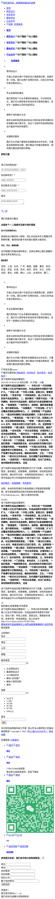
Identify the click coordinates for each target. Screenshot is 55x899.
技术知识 (31, 373)
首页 (8, 8)
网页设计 (10, 11)
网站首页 (21, 373)
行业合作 (10, 21)
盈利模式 (5, 483)
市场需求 (26, 483)
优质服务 (18, 24)
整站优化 (10, 18)
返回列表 (48, 624)
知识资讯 (41, 373)
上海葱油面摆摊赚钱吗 (33, 624)
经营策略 (16, 483)
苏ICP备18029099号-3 (37, 731)
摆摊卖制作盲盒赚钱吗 (11, 624)
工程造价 (14, 740)
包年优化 (10, 15)
